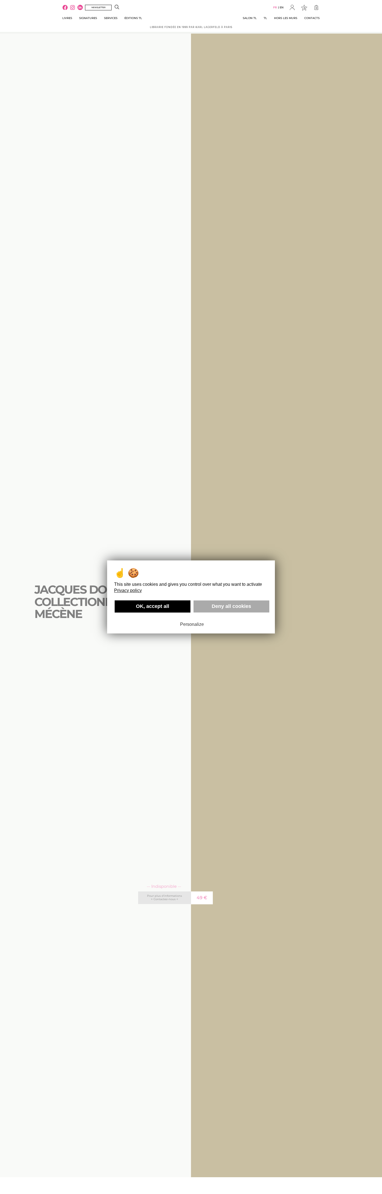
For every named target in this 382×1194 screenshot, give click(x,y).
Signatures (88, 18)
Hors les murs (285, 18)
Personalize (192, 624)
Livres (67, 18)
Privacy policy (128, 590)
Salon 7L (250, 18)
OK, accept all (152, 606)
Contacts (312, 18)
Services (110, 18)
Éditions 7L (133, 18)
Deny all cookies (231, 606)
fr (275, 7)
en (282, 7)
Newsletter (98, 7)
